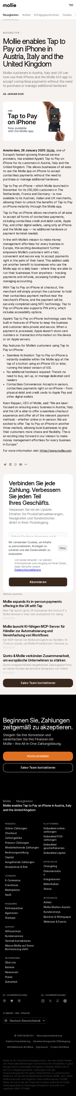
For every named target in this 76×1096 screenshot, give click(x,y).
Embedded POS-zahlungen (53, 838)
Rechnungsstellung (17, 852)
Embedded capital (54, 852)
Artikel (47, 902)
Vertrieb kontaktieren (18, 940)
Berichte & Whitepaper (57, 916)
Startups (10, 917)
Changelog (50, 866)
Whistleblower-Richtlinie (20, 1046)
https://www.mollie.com (55, 450)
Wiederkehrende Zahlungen (22, 847)
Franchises (11, 885)
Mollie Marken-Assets (57, 907)
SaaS (8, 894)
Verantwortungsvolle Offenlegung (51, 1041)
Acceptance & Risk (16, 866)
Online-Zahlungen (16, 828)
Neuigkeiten (11, 32)
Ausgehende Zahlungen (19, 862)
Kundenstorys (52, 911)
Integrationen (52, 879)
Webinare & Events (55, 921)
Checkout (11, 833)
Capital (9, 857)
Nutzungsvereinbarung (49, 1035)
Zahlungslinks (13, 837)
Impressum (42, 1046)
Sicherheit (11, 981)
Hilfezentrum (13, 931)
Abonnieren (38, 582)
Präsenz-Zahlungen (17, 842)
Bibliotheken (51, 884)
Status (48, 888)
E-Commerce (12, 880)
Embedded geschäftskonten (54, 846)
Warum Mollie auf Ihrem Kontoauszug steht (19, 947)
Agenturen (11, 913)
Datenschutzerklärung (28, 569)
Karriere (9, 967)
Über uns (10, 962)
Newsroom (11, 972)
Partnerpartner (14, 908)
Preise (9, 977)
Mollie (51, 150)
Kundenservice (14, 936)
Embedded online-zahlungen (55, 830)
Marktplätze (12, 889)
